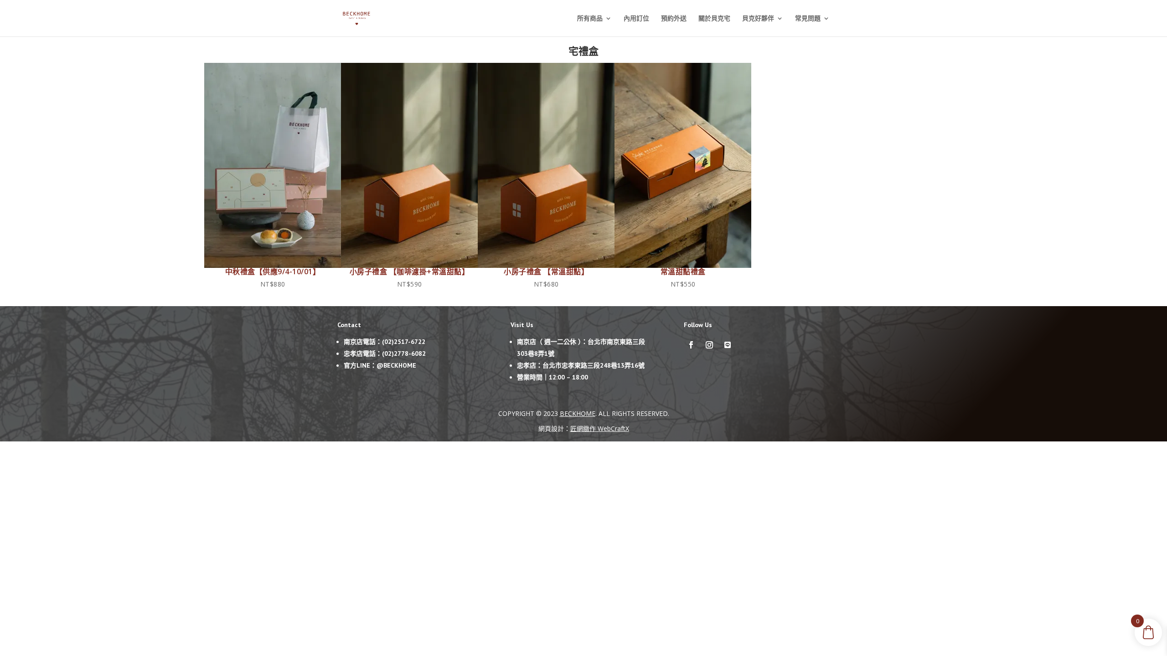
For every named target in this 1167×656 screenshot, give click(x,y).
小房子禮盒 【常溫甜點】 (546, 271)
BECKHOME (577, 413)
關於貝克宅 (714, 18)
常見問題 (808, 18)
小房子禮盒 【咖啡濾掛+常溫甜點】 (410, 271)
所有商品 (590, 18)
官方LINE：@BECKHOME (380, 365)
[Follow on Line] (727, 345)
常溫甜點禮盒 (683, 271)
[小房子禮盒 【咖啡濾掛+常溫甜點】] (409, 265)
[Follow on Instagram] (709, 345)
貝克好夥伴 (758, 18)
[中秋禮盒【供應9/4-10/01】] (272, 265)
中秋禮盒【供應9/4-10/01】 (272, 271)
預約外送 (674, 18)
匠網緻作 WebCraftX (599, 428)
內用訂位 (636, 18)
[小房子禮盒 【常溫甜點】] (546, 265)
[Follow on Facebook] (691, 345)
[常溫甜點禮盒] (682, 265)
